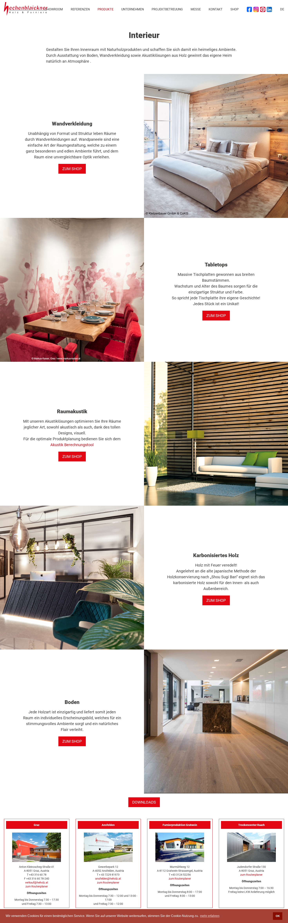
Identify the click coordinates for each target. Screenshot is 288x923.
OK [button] (278, 916)
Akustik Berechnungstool (72, 444)
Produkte (105, 9)
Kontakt (216, 9)
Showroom (54, 9)
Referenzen (80, 9)
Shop (234, 9)
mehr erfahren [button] (209, 916)
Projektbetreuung (167, 9)
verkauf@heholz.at (36, 882)
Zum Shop (72, 168)
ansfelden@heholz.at (108, 878)
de (282, 9)
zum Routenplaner (36, 886)
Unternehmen (132, 9)
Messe (196, 9)
